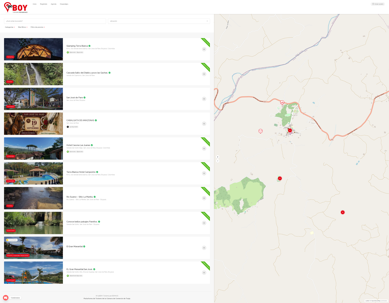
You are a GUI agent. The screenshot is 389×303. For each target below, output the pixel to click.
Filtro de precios (37, 27)
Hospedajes (64, 4)
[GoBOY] (15, 8)
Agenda (53, 4)
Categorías (9, 27)
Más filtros (22, 27)
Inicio (34, 4)
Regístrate (43, 4)
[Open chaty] (5, 297)
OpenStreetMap (376, 300)
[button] (217, 157)
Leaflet (367, 300)
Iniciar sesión (378, 4)
